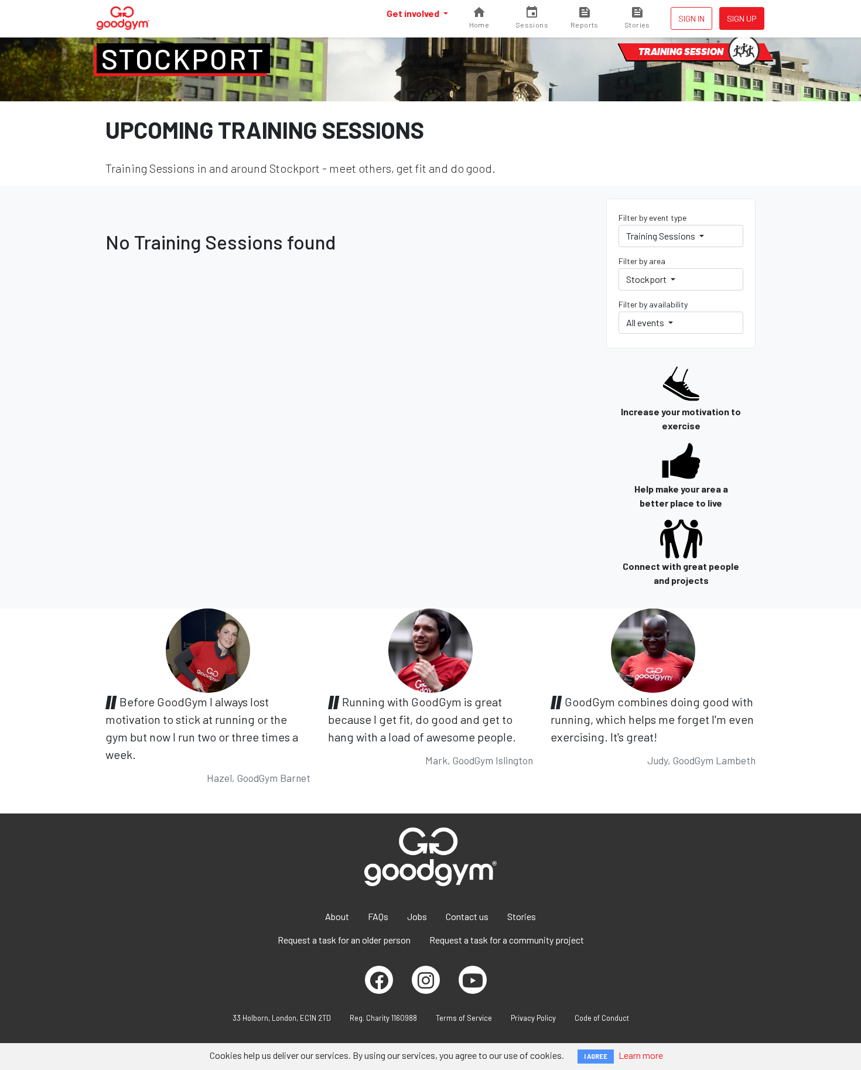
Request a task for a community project (506, 939)
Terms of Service (464, 1018)
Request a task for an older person (344, 939)
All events (646, 322)
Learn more (641, 1055)
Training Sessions (661, 235)
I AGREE (595, 1056)
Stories (521, 916)
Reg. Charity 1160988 (383, 1018)
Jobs (417, 916)
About (337, 916)
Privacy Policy (533, 1018)
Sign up (742, 18)
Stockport (183, 59)
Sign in (691, 18)
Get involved (414, 13)
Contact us (467, 916)
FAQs (378, 916)
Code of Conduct (602, 1018)
